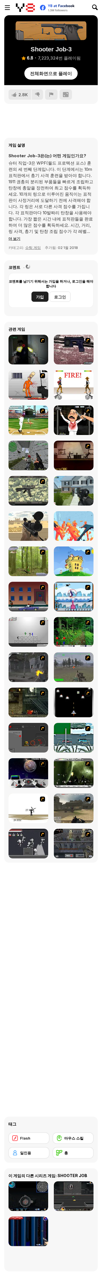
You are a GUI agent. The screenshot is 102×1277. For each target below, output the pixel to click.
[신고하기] (51, 94)
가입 (40, 296)
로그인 (60, 296)
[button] (14, 238)
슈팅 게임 (33, 247)
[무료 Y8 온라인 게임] (25, 7)
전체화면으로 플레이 (51, 73)
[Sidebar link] (7, 7)
